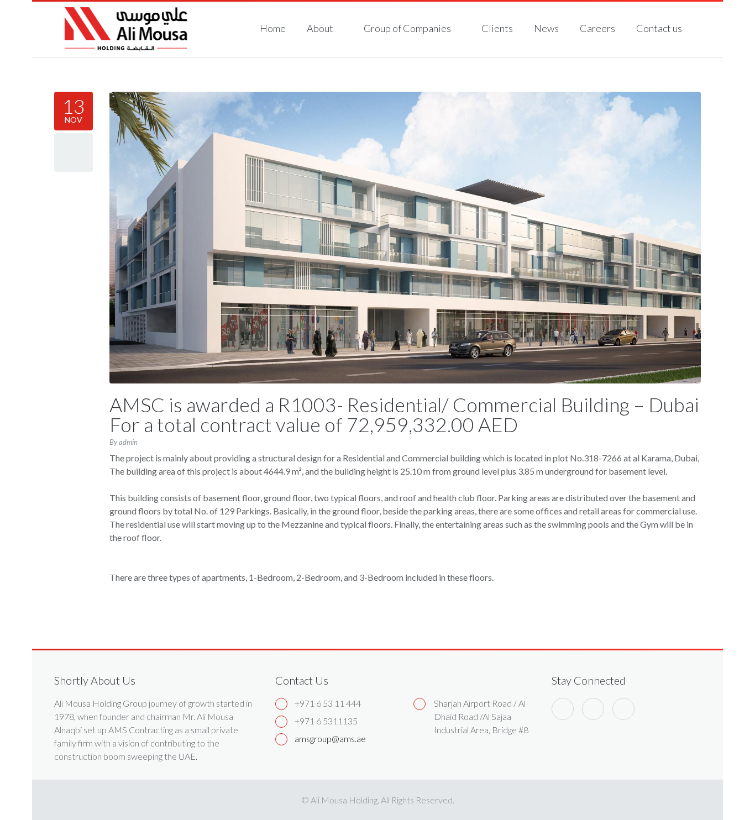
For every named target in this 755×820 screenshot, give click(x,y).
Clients (497, 28)
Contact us (659, 28)
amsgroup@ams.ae (330, 738)
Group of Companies (408, 28)
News (546, 28)
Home (273, 28)
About (321, 28)
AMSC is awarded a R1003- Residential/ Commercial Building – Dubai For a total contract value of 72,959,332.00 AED (404, 414)
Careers (597, 28)
